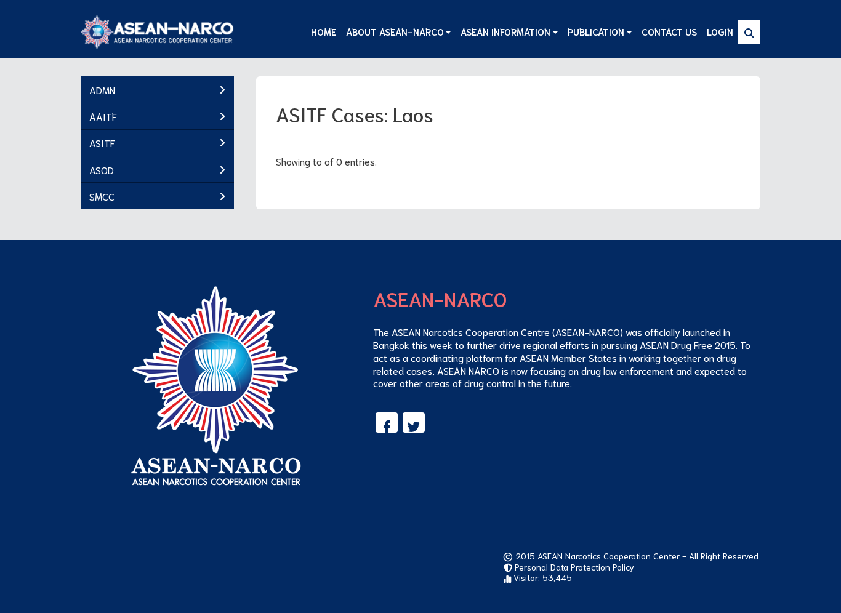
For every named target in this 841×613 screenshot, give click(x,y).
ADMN (102, 89)
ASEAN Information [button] (505, 31)
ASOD (101, 169)
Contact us (669, 31)
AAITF (103, 116)
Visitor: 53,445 (541, 577)
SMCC (102, 196)
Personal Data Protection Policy (573, 566)
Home (323, 31)
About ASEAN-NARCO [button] (395, 31)
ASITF (102, 142)
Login (720, 31)
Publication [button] (596, 31)
